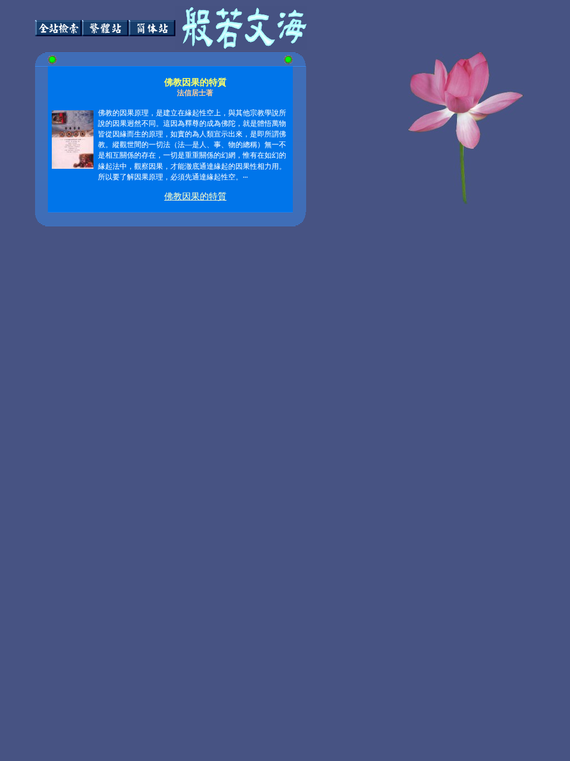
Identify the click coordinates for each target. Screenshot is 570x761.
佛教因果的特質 (195, 196)
